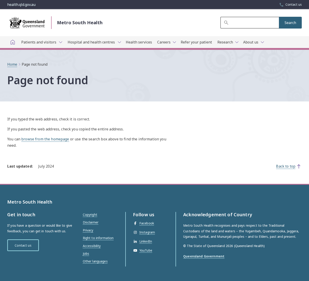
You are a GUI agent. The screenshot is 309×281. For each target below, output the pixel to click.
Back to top (285, 166)
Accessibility (92, 246)
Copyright (90, 214)
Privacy (88, 230)
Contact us (23, 245)
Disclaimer (90, 222)
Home (12, 64)
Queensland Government (203, 256)
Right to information (98, 238)
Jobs (86, 253)
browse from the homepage (45, 139)
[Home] (12, 42)
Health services (139, 42)
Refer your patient (196, 42)
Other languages (95, 261)
